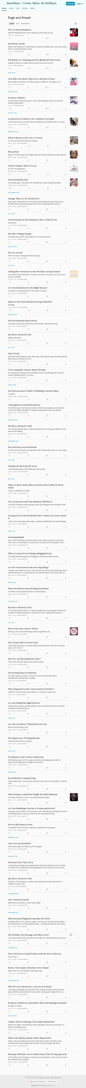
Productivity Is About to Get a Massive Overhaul (31, 119)
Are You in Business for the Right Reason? (27, 288)
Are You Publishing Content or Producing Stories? (31, 808)
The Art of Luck (15, 252)
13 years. (11, 394)
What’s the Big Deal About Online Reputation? (29, 1038)
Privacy (42, 1077)
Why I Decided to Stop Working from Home (28, 588)
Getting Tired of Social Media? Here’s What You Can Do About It (37, 517)
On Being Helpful (16, 537)
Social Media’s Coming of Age (22, 778)
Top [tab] (17, 23)
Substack (34, 1085)
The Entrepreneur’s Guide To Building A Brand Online (33, 391)
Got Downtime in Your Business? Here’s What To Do (32, 220)
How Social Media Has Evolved (22, 320)
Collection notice (56, 1077)
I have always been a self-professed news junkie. (26, 469)
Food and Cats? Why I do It (20, 862)
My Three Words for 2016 (20, 426)
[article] (43, 34)
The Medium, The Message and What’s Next (28, 935)
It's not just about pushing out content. (23, 141)
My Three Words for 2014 (20, 878)
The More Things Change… (20, 234)
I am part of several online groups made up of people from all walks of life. (37, 504)
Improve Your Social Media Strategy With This (30, 302)
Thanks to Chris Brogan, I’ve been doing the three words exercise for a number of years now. (35, 882)
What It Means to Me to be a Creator (25, 138)
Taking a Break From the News (22, 466)
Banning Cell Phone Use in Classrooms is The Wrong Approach (37, 1054)
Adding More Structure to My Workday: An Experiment (34, 271)
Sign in (80, 3)
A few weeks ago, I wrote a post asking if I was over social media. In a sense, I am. (37, 782)
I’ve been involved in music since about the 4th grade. (29, 797)
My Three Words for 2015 (20, 607)
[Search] (75, 23)
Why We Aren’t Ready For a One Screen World (30, 986)
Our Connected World (18, 900)
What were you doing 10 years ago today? (24, 903)
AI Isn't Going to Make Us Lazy (22, 166)
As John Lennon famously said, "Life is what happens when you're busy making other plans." (35, 102)
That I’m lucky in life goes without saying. (24, 255)
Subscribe (70, 4)
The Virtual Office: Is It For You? (23, 642)
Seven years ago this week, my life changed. (25, 846)
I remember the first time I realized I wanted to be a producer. (32, 827)
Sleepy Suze (13, 152)
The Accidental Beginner (20, 30)
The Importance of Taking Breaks (24, 738)
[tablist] (19, 23)
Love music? (13, 957)
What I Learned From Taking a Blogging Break (30, 553)
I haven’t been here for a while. (20, 741)
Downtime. (12, 223)
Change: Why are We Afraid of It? (23, 198)
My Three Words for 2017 (19, 334)
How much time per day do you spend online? (26, 662)
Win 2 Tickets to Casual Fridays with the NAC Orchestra (34, 954)
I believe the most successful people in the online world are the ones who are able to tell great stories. (36, 707)
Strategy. (11, 305)
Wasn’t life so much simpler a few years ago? (25, 971)
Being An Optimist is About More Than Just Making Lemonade (37, 1003)
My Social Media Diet (18, 180)
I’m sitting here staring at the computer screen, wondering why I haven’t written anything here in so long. (36, 374)
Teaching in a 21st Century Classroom (26, 757)
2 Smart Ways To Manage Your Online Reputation (31, 1022)
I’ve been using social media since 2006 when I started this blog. (33, 323)
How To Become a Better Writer (23, 628)
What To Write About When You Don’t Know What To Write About (36, 486)
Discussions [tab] (25, 23)
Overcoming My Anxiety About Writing (26, 370)
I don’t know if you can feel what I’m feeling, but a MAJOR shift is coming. (36, 122)
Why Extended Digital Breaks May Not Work (29, 918)
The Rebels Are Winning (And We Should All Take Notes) (34, 60)
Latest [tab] (11, 23)
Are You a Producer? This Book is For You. (27, 724)
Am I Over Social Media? (19, 843)
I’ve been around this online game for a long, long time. (29, 237)
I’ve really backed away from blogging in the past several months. (33, 556)
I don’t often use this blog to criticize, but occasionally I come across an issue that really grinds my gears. (37, 1058)
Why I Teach (13, 353)
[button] (4, 8)
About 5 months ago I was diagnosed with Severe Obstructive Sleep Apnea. (37, 155)
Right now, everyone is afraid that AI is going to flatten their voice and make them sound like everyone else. (37, 48)
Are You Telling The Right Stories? (24, 703)
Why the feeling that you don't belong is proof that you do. (30, 33)
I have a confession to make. (19, 490)
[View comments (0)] (28, 38)
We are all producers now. (18, 727)
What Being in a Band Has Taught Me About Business (33, 794)
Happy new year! (14, 337)
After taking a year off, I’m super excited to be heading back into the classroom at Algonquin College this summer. (34, 761)
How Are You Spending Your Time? (24, 659)
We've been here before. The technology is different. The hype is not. (34, 82)
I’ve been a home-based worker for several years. (27, 591)
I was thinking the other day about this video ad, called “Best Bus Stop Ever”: (37, 938)
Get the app (52, 1081)
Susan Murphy (19, 35)
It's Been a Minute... (17, 98)
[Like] (9, 87)
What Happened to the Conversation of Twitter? (31, 689)
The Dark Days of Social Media (22, 447)
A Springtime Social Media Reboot (24, 405)
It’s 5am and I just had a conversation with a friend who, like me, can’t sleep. (37, 450)
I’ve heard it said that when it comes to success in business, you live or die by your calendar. (36, 275)
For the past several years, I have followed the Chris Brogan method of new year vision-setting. (37, 430)
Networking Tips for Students (22, 673)
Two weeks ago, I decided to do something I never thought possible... (35, 183)
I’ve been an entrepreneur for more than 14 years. (27, 291)
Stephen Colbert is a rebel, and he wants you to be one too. (31, 63)
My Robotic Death (16, 44)
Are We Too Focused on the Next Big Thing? (28, 567)
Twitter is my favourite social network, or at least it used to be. (32, 692)
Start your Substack (38, 1081)
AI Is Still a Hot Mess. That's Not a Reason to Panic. (31, 79)
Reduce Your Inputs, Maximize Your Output (28, 968)
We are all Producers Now (20, 824)
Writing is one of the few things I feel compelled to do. (29, 631)
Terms (47, 1077)
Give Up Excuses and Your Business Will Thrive (30, 501)
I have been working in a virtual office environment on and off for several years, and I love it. (36, 646)
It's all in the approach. (17, 169)
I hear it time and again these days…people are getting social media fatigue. (37, 521)
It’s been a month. (15, 1006)
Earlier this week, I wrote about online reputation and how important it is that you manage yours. (36, 1026)
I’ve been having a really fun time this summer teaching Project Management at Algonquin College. (32, 677)
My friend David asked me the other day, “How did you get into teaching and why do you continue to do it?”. (37, 357)
